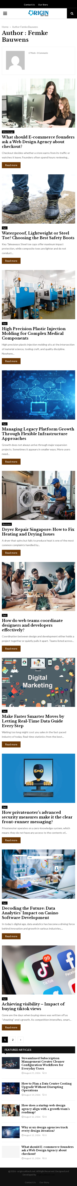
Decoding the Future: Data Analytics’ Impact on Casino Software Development (30, 913)
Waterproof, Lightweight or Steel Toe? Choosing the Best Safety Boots (38, 235)
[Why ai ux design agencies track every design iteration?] (11, 1132)
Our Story (43, 4)
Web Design (8, 132)
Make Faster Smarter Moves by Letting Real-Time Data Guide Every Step (33, 721)
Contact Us (29, 4)
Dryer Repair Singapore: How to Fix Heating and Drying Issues (38, 531)
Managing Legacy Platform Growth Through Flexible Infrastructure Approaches (38, 434)
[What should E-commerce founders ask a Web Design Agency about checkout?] (11, 1152)
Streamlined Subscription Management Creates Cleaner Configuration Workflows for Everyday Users (42, 1063)
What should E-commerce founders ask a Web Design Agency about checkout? (38, 142)
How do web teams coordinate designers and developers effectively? (32, 625)
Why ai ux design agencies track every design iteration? (44, 1129)
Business (7, 524)
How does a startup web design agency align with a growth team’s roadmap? (45, 1109)
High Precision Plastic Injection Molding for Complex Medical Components (34, 333)
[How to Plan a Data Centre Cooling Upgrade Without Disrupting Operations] (11, 1088)
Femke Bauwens (29, 26)
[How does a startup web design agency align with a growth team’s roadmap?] (11, 1110)
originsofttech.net (45, 1174)
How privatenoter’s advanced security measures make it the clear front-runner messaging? (37, 817)
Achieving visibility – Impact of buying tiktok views (33, 1006)
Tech (5, 228)
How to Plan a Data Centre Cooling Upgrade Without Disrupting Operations (46, 1087)
